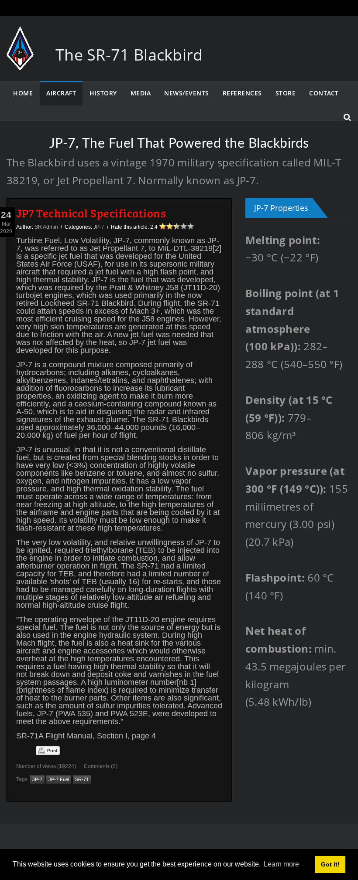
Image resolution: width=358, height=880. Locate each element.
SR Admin (46, 227)
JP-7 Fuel (58, 779)
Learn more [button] (281, 864)
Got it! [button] (330, 864)
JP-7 (98, 227)
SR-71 (82, 779)
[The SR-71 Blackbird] (20, 35)
